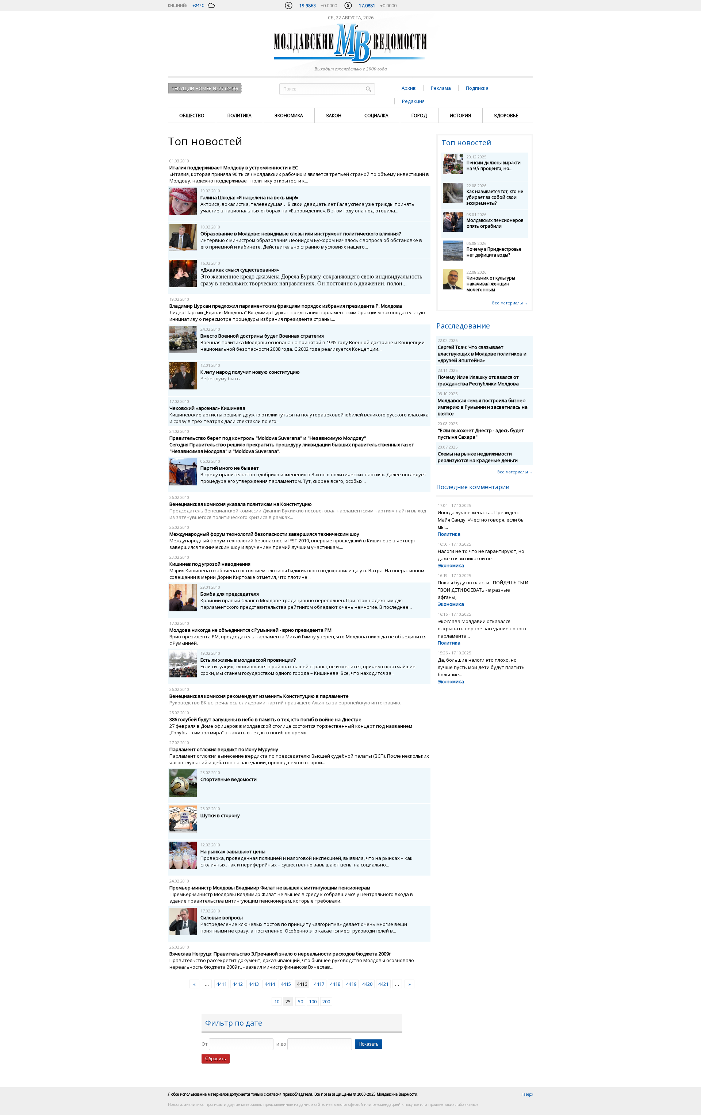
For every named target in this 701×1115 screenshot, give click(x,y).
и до (281, 1044)
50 (300, 1001)
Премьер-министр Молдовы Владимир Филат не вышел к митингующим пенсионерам (269, 887)
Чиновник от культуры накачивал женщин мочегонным (491, 284)
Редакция (413, 101)
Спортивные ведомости (228, 779)
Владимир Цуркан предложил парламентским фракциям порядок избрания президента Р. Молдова (285, 306)
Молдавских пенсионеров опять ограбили (495, 223)
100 (313, 1001)
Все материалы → (510, 302)
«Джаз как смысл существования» (239, 269)
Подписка (477, 88)
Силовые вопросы (221, 917)
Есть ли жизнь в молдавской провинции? (248, 660)
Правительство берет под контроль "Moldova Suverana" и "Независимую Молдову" (267, 438)
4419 (351, 984)
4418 (335, 984)
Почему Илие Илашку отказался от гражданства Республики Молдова (478, 380)
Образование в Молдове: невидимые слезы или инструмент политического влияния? (300, 233)
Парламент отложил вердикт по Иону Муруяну (223, 749)
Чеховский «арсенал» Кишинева (207, 408)
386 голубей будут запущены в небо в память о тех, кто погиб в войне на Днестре (265, 719)
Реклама (441, 88)
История (460, 115)
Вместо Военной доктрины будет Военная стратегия (262, 335)
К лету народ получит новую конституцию (250, 372)
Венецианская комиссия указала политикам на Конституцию (240, 504)
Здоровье (506, 115)
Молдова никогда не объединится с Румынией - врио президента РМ (250, 630)
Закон (333, 115)
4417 (319, 984)
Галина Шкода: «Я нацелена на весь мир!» (249, 197)
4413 (254, 984)
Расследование (463, 326)
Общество (191, 115)
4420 (367, 984)
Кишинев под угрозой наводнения (209, 564)
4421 (383, 984)
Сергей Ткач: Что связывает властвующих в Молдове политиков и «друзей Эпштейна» (482, 354)
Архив (409, 88)
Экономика (289, 115)
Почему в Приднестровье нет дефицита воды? (494, 252)
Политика (239, 115)
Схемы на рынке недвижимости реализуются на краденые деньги (478, 457)
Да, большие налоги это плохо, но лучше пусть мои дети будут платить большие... (481, 667)
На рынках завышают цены (232, 851)
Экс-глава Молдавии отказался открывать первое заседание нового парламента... (482, 628)
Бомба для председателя (229, 594)
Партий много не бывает (229, 468)
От (205, 1044)
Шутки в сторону (220, 815)
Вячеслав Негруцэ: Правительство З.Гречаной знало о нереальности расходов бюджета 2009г (280, 953)
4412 (238, 984)
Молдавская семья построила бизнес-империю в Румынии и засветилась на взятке (483, 407)
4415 (286, 984)
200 (326, 1001)
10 (276, 1001)
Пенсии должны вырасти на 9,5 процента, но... (494, 165)
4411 (222, 984)
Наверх (527, 1094)
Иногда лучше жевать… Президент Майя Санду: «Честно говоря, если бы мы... (481, 519)
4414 (270, 984)
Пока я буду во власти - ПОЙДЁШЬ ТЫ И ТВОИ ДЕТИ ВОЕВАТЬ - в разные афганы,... (483, 589)
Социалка (376, 115)
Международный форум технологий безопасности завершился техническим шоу (264, 534)
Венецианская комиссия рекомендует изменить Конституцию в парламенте (259, 696)
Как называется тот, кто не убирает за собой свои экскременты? (495, 197)
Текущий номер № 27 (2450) (205, 88)
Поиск (368, 88)
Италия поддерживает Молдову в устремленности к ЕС (233, 167)
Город (419, 115)
